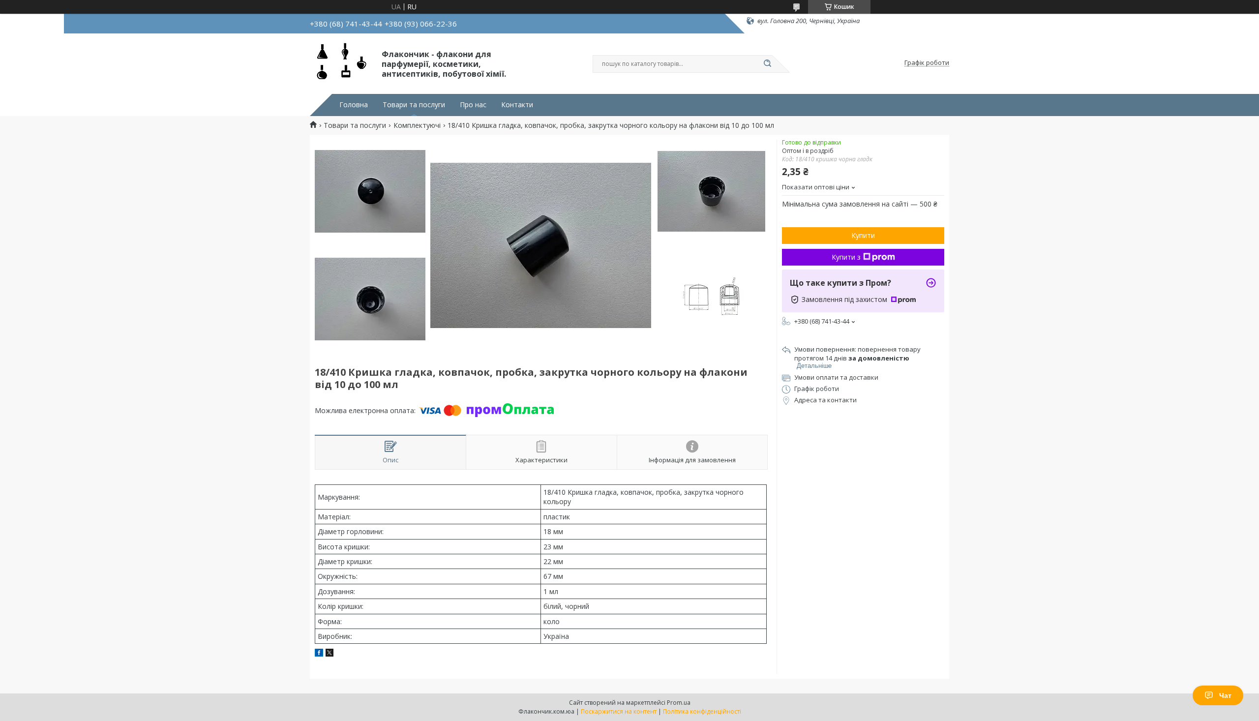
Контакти (517, 104)
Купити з (846, 257)
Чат (1225, 695)
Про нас (473, 104)
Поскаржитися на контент (619, 711)
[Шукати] (767, 64)
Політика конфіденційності (702, 711)
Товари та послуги (414, 104)
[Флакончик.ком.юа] (341, 63)
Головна (353, 104)
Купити (863, 235)
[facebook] (319, 654)
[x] (329, 654)
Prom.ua (678, 702)
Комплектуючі (417, 125)
